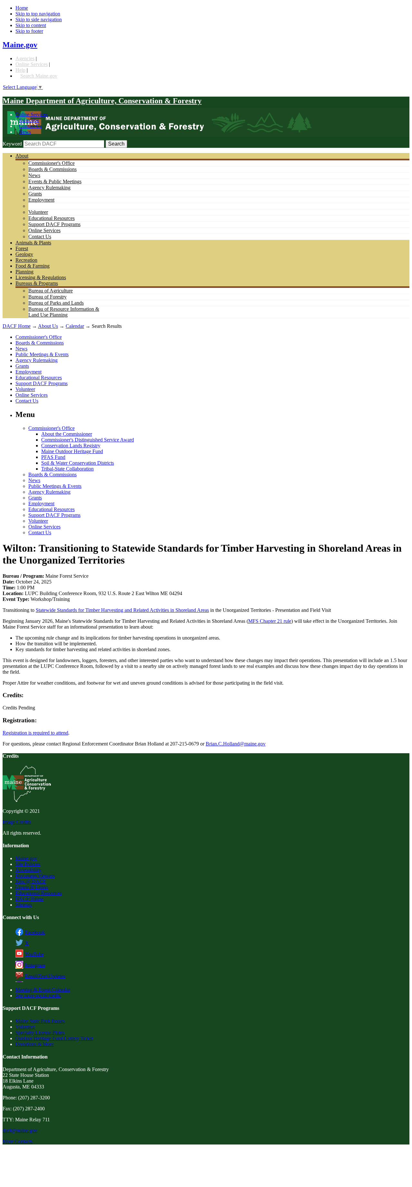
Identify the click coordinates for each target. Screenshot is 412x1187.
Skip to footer (29, 31)
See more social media (38, 995)
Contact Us (30, 126)
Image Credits (17, 822)
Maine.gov (20, 45)
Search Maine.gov (38, 76)
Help (20, 70)
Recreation (26, 260)
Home (21, 8)
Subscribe (29, 120)
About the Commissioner (66, 434)
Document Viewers (35, 875)
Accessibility (28, 870)
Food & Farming (32, 266)
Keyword (12, 144)
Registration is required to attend (35, 733)
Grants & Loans (31, 887)
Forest (21, 248)
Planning (24, 271)
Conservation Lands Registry (70, 445)
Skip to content (30, 25)
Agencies (24, 58)
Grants (35, 193)
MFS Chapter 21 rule (269, 621)
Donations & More (34, 1044)
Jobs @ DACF (30, 881)
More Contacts (18, 1141)
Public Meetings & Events (42, 354)
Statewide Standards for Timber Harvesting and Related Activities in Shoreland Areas (122, 610)
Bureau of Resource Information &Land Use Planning (63, 312)
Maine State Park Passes (40, 1021)
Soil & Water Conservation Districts (77, 463)
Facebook (35, 932)
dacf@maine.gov (20, 1130)
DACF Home (17, 326)
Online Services (31, 64)
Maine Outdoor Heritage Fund (72, 451)
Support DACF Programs (54, 224)
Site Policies (27, 864)
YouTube (34, 954)
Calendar (75, 326)
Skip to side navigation (38, 19)
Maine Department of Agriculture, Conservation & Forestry (102, 101)
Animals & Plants (33, 242)
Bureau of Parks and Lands (56, 303)
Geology (24, 254)
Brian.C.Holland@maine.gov (236, 743)
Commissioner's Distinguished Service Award (87, 439)
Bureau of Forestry (47, 296)
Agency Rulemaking (49, 187)
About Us (48, 326)
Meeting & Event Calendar (42, 989)
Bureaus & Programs (36, 283)
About (21, 155)
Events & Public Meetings (54, 181)
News (25, 132)
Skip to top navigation (37, 13)
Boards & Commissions (52, 169)
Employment (41, 200)
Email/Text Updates (45, 976)
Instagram (35, 965)
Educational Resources (51, 218)
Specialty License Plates (39, 1032)
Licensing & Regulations (40, 277)
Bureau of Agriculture (50, 290)
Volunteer (38, 212)
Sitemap (23, 904)
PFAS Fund (53, 457)
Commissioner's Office (51, 163)
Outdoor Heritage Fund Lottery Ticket (54, 1038)
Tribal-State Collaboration (67, 468)
